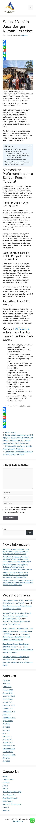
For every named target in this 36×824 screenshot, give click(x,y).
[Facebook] (18, 41)
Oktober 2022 (8, 752)
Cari (4, 529)
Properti (6, 807)
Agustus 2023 (8, 721)
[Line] (18, 55)
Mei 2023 (6, 730)
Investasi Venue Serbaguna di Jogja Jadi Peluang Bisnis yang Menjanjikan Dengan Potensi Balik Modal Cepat (18, 582)
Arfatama (22, 328)
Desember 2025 (9, 696)
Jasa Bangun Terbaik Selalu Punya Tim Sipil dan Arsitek (18, 156)
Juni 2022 (6, 761)
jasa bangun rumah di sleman (18, 438)
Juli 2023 (6, 724)
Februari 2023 (8, 739)
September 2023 (9, 718)
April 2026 (6, 684)
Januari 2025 (7, 702)
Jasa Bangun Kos (9, 795)
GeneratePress (18, 821)
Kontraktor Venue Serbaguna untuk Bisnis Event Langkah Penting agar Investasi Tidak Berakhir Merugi (16, 551)
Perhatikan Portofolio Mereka (17, 159)
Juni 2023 (6, 727)
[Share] (18, 58)
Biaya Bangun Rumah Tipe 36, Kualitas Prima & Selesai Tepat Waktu (18, 649)
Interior (5, 789)
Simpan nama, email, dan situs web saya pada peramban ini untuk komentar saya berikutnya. (18, 509)
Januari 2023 (8, 742)
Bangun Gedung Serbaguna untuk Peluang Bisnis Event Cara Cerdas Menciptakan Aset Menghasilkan (15, 575)
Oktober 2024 (8, 708)
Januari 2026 (8, 693)
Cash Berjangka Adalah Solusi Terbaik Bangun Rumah (18, 662)
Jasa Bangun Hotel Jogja (12, 792)
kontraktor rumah (22, 443)
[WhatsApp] (18, 47)
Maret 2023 (7, 736)
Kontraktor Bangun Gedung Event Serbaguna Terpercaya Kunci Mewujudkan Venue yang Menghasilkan (17, 567)
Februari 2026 (8, 690)
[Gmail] (18, 50)
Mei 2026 (6, 680)
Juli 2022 (6, 758)
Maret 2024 (7, 715)
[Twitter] (18, 44)
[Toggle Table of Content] (29, 146)
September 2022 (9, 755)
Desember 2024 (9, 705)
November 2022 (9, 749)
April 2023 (6, 733)
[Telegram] (18, 53)
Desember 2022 (9, 746)
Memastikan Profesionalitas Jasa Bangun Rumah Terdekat (16, 150)
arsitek (5, 776)
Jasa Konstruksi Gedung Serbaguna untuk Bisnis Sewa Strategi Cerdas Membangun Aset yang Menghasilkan (17, 559)
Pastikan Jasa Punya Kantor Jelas (18, 153)
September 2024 (9, 711)
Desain (5, 786)
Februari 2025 (8, 699)
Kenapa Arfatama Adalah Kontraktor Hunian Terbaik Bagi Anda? (17, 163)
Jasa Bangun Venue (10, 798)
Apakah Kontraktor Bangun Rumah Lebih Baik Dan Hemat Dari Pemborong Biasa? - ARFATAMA (18, 631)
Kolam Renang (8, 801)
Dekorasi (6, 782)
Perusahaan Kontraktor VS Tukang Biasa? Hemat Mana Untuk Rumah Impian (16, 637)
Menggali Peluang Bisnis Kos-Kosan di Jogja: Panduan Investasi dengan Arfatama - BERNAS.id (17, 616)
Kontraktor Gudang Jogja (12, 804)
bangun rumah (10, 432)
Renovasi (6, 810)
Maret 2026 (7, 687)
